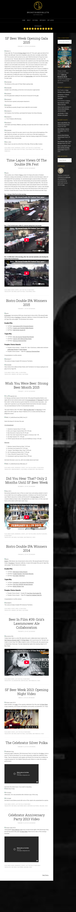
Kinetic (6, 561)
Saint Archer (19, 330)
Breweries (18, 147)
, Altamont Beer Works (22, 338)
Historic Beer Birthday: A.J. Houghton (63, 96)
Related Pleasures (42, 534)
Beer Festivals (21, 149)
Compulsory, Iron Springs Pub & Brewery (23, 582)
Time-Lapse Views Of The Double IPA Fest (27, 162)
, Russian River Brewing (23, 337)
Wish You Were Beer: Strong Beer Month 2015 (26, 385)
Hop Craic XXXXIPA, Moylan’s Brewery (23, 584)
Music (25, 805)
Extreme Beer (31, 469)
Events (23, 147)
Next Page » (45, 875)
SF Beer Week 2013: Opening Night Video (26, 691)
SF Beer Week (22, 53)
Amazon (67, 78)
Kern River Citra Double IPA (34, 593)
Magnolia (40, 400)
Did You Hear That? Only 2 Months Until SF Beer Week (26, 480)
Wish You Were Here (29, 409)
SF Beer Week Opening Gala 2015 (26, 40)
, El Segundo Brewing (23, 326)
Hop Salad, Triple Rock (19, 575)
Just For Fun (29, 147)
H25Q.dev (67, 177)
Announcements (16, 469)
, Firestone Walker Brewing (23, 328)
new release (24, 680)
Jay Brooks (61, 113)
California (29, 149)
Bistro (21, 175)
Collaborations (16, 680)
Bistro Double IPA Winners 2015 (26, 302)
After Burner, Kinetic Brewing (20, 572)
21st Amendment (30, 400)
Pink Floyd (39, 409)
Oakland (41, 805)
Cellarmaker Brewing (12, 349)
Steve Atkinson (16, 829)
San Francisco (39, 469)
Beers (12, 147)
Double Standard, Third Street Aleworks (23, 573)
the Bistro (18, 317)
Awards (14, 374)
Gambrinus (60, 94)
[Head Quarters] (61, 173)
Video (33, 291)
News (17, 372)
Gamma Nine (29, 76)
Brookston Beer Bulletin (38, 12)
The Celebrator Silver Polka (26, 742)
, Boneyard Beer (19, 340)
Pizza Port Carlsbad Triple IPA (34, 595)
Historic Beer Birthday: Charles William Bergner (64, 102)
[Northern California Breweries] (65, 67)
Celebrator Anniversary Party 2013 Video (26, 817)
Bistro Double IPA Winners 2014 (26, 548)
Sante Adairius (23, 349)
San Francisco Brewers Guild (11, 640)
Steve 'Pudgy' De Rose (63, 107)
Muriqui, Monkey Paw (18, 586)
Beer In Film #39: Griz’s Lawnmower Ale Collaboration (26, 623)
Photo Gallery (36, 149)
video (16, 704)
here (63, 185)
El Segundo (7, 315)
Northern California (33, 805)
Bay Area (14, 149)
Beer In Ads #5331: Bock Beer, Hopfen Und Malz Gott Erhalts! (64, 147)
